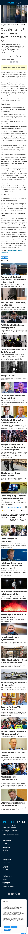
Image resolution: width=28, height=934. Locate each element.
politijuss (4, 257)
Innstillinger (23, 933)
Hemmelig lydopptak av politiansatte (11, 251)
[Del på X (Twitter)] (14, 62)
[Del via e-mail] (16, 62)
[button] (2, 507)
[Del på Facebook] (11, 62)
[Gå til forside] (14, 3)
